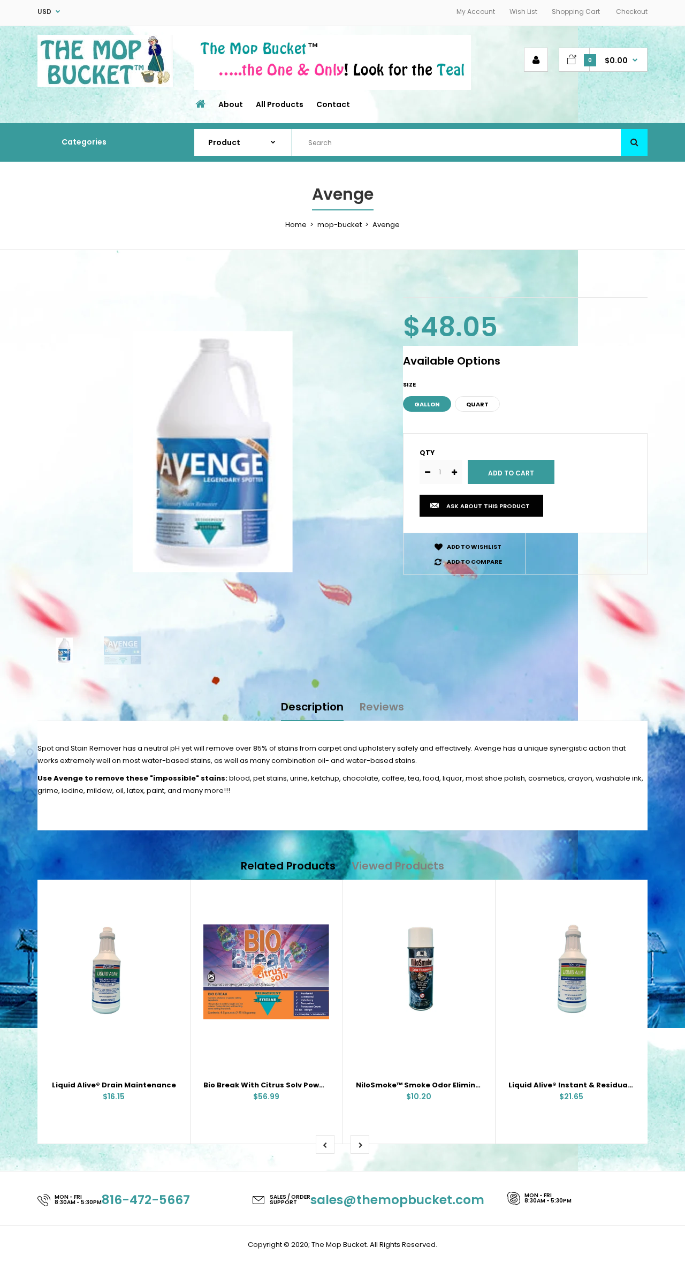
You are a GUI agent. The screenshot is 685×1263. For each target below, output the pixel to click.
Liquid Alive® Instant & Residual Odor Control (594, 1085)
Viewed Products (398, 865)
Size (409, 384)
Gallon (427, 404)
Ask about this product (488, 506)
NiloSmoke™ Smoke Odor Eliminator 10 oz (434, 1085)
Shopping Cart (576, 11)
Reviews (382, 706)
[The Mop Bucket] (105, 84)
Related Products (288, 865)
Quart (477, 404)
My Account (475, 11)
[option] (212, 451)
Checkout (632, 11)
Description (312, 706)
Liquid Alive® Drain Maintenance (114, 1085)
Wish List (523, 11)
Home (296, 225)
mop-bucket (339, 225)
